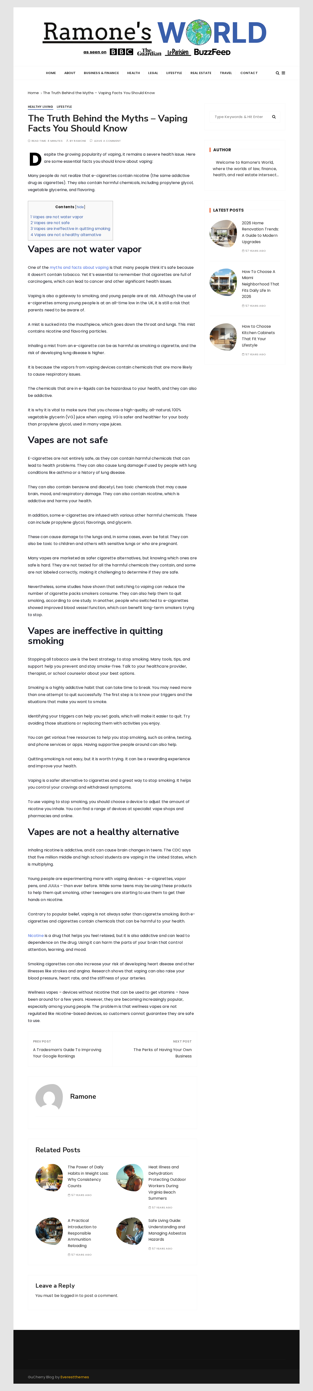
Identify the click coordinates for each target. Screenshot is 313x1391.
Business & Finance (101, 73)
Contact (249, 73)
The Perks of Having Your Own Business (163, 1053)
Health (133, 73)
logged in (69, 1295)
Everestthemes (75, 1377)
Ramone (80, 141)
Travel (226, 73)
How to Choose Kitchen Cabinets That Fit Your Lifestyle (258, 336)
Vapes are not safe (50, 222)
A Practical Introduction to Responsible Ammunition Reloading (82, 1233)
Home (51, 73)
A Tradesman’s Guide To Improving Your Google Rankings (67, 1053)
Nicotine (36, 935)
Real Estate (201, 73)
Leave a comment (107, 141)
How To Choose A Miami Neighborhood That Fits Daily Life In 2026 (260, 284)
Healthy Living (40, 107)
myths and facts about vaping (79, 267)
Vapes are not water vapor (57, 216)
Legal (153, 73)
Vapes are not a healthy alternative (66, 234)
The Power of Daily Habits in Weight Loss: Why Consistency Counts (88, 1176)
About (70, 73)
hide (80, 207)
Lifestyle (174, 73)
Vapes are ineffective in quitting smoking (70, 228)
